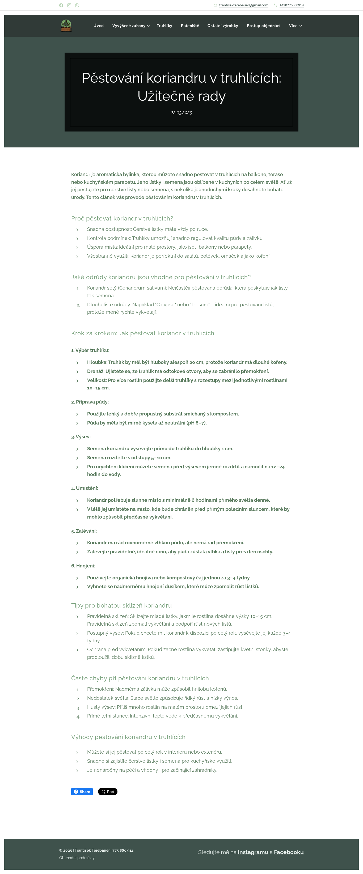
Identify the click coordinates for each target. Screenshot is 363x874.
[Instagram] (69, 5)
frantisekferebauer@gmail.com (243, 5)
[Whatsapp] (77, 5)
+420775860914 (292, 5)
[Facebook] (61, 5)
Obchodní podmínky (77, 858)
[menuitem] (100, 25)
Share (85, 792)
